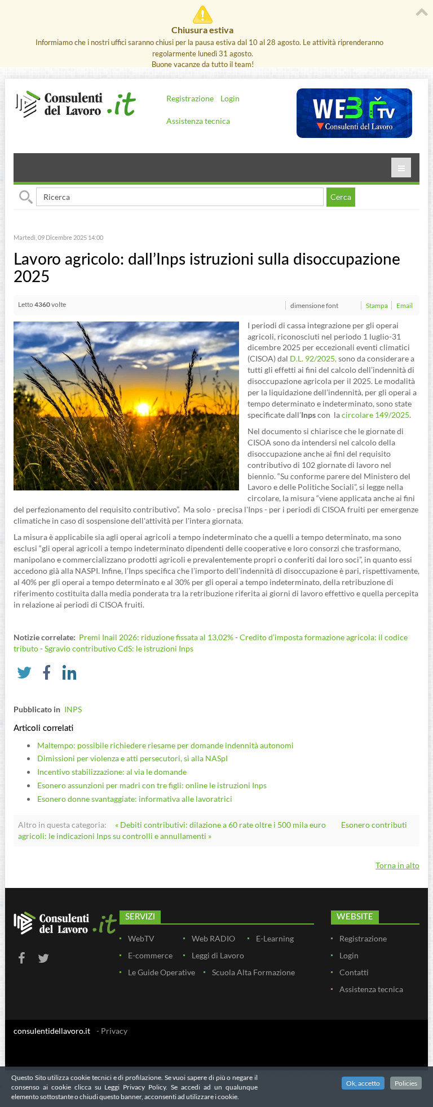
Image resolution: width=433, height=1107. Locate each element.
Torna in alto (397, 865)
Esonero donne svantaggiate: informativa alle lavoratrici (134, 799)
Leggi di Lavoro (218, 955)
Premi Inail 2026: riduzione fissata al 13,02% (156, 637)
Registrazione (190, 98)
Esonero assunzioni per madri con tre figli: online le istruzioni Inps (152, 785)
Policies (406, 1083)
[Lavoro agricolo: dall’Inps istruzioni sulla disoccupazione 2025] (126, 404)
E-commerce (150, 955)
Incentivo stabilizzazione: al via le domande (112, 771)
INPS (73, 709)
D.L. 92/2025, (313, 358)
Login (230, 98)
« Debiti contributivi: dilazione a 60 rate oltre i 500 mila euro (220, 824)
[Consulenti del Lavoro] (76, 103)
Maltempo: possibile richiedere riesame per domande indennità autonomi (165, 745)
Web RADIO (213, 938)
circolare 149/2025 (375, 414)
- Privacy (111, 1030)
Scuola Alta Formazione (253, 972)
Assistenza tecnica (198, 121)
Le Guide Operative (161, 972)
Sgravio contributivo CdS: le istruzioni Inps (119, 648)
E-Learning (275, 938)
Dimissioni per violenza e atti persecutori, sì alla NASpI (132, 758)
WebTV (141, 938)
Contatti (354, 972)
